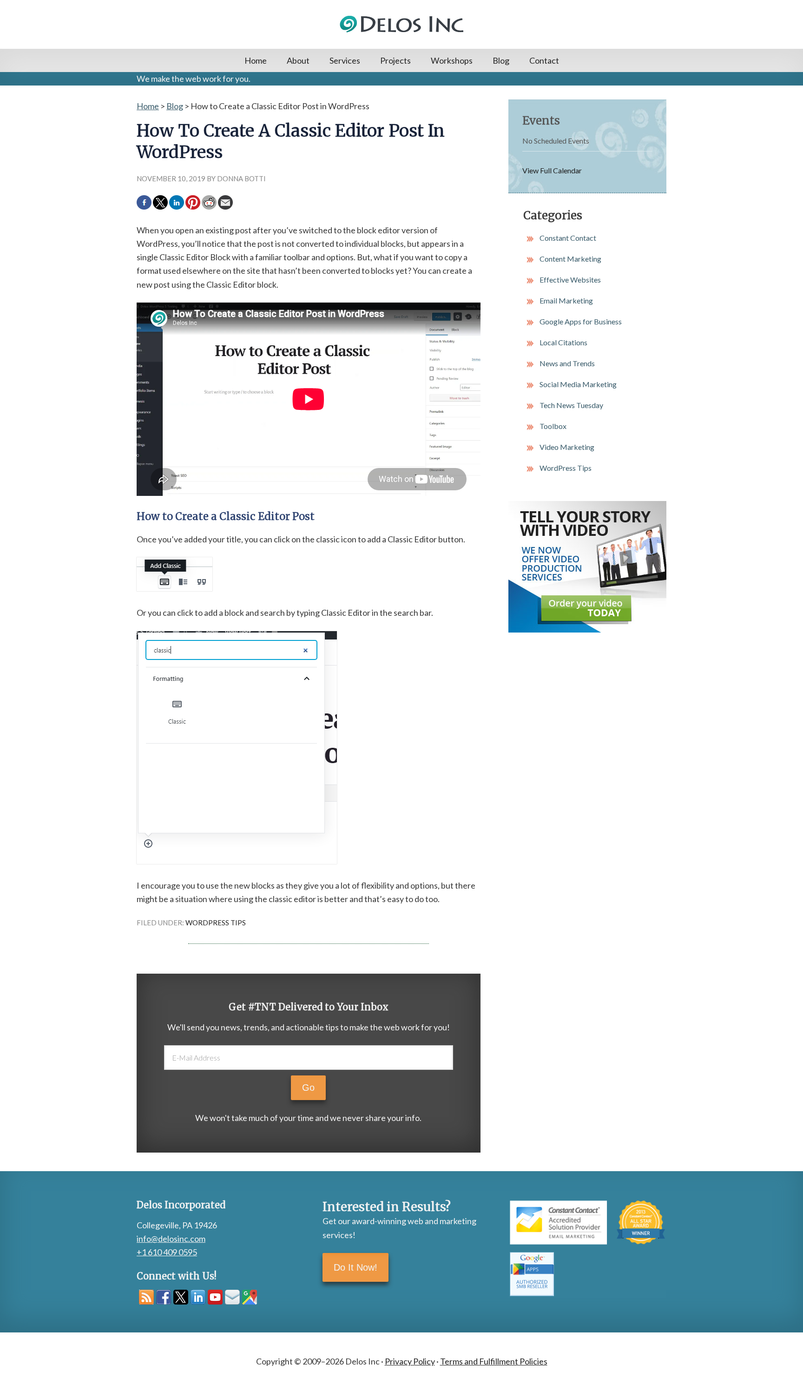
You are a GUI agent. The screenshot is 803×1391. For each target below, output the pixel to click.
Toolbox (553, 426)
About (298, 60)
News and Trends (567, 363)
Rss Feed (146, 1297)
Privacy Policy (410, 1361)
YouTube (215, 1297)
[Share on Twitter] (160, 202)
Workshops (452, 60)
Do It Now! (355, 1267)
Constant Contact (568, 237)
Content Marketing (570, 258)
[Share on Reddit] (209, 202)
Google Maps (249, 1297)
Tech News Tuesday (571, 405)
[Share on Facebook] (144, 202)
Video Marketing (567, 446)
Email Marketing (566, 300)
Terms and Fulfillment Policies (493, 1361)
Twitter (180, 1297)
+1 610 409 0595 (167, 1252)
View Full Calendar (552, 170)
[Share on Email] (225, 202)
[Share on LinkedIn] (176, 202)
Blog (501, 60)
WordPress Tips (215, 922)
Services (344, 60)
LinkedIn (198, 1297)
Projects (395, 60)
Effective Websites (570, 279)
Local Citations (563, 342)
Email (232, 1297)
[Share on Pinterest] (192, 202)
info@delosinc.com (171, 1238)
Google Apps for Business (581, 321)
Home (255, 60)
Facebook (163, 1297)
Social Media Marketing (578, 384)
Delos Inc (401, 24)
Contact (544, 60)
